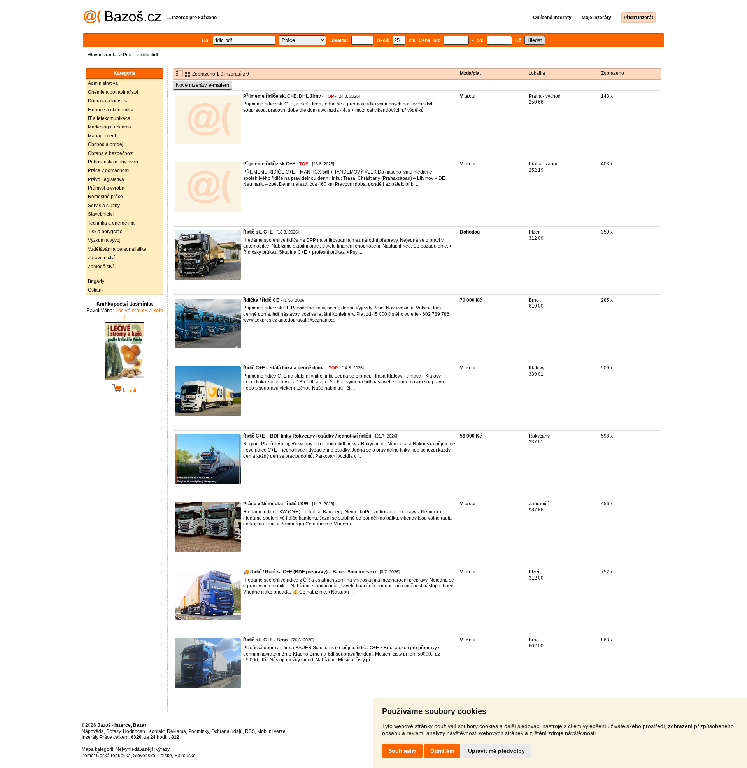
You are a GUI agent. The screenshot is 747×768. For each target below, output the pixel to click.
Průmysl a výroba (106, 188)
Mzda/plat (470, 73)
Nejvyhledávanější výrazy (143, 749)
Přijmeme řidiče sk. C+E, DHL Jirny (282, 96)
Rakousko (185, 755)
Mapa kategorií (97, 749)
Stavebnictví (101, 214)
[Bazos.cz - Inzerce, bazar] (122, 22)
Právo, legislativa (106, 179)
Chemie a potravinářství (113, 92)
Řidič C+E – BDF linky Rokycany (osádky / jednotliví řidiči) (307, 436)
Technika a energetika (111, 223)
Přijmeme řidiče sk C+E (269, 164)
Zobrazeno (612, 73)
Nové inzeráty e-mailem (202, 85)
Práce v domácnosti (109, 170)
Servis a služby (104, 205)
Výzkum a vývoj (104, 240)
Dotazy (113, 731)
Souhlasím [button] (402, 751)
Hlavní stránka (103, 55)
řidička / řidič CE (261, 300)
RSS (250, 731)
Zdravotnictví (101, 257)
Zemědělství (101, 266)
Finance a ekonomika (110, 109)
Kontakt (157, 731)
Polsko (165, 755)
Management (102, 136)
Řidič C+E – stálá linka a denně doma (284, 368)
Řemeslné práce (105, 196)
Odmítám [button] (442, 751)
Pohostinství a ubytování (113, 162)
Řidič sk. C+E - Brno (265, 640)
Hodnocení (134, 731)
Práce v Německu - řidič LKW (275, 503)
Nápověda (93, 731)
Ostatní (95, 290)
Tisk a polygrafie (105, 231)
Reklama (176, 731)
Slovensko (144, 755)
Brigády (96, 281)
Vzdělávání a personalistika (117, 249)
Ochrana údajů (227, 731)
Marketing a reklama (109, 127)
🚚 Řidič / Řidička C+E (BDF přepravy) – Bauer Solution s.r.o (309, 572)
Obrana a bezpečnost (110, 153)
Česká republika (113, 755)
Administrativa (103, 83)
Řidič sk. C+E (258, 232)
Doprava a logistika (108, 101)
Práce (129, 55)
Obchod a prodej (105, 144)
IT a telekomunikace (109, 118)
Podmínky (198, 731)
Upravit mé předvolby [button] (496, 751)
